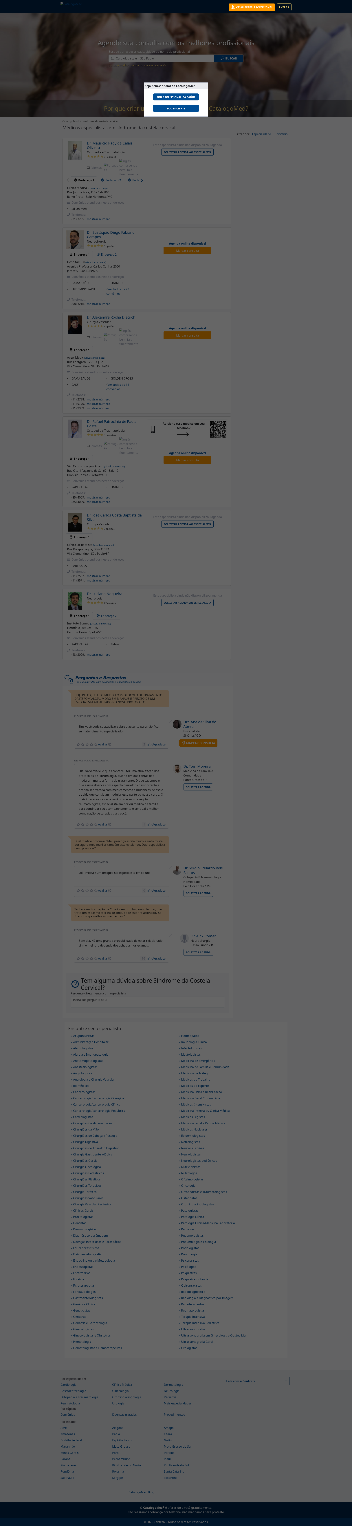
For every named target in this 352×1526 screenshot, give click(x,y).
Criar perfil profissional (254, 7)
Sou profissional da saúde (176, 97)
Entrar (284, 7)
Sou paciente (176, 108)
